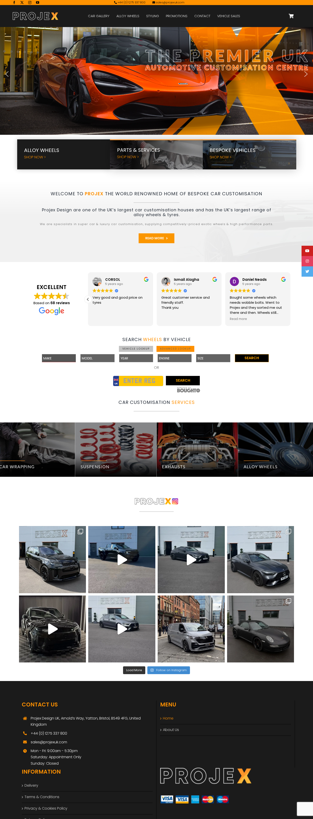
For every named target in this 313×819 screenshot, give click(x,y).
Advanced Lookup (175, 348)
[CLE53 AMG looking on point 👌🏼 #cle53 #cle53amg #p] (191, 559)
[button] (7, 74)
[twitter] (22, 2)
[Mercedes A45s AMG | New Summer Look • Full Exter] (121, 629)
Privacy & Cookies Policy (46, 808)
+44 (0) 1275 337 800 (131, 2)
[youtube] (37, 2)
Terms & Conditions (42, 797)
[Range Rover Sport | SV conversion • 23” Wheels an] (52, 559)
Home (168, 718)
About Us (171, 729)
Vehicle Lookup (136, 348)
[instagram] (29, 2)
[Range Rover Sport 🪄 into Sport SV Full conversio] (52, 629)
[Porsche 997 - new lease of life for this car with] (260, 629)
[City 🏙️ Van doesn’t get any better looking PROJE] (191, 629)
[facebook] (14, 2)
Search (251, 358)
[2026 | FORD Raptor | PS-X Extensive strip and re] (121, 559)
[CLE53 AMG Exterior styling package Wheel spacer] (260, 559)
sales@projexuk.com (170, 2)
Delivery (31, 785)
